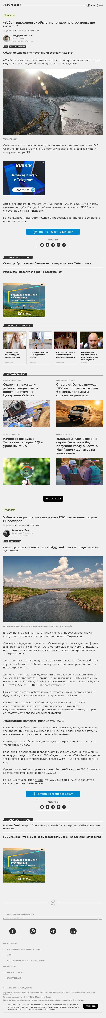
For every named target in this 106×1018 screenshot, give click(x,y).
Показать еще (53, 499)
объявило (41, 60)
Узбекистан (15, 541)
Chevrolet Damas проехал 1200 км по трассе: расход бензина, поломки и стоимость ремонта (77, 390)
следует (8, 210)
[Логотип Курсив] (12, 4)
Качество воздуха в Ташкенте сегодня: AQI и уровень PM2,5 (23, 442)
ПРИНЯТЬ (90, 1006)
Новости (9, 15)
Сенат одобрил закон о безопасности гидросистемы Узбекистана (47, 263)
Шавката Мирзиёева (68, 636)
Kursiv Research (14, 978)
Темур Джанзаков (22, 35)
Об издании (12, 943)
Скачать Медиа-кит (15, 972)
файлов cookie (48, 1009)
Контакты (11, 966)
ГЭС (5, 47)
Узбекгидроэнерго (17, 47)
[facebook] (12, 931)
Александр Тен (20, 530)
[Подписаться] (101, 918)
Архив (9, 955)
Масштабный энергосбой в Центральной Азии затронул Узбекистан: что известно (51, 827)
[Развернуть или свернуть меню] (101, 5)
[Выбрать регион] (88, 5)
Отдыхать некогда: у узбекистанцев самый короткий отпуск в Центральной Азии (21, 390)
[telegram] (53, 931)
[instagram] (33, 931)
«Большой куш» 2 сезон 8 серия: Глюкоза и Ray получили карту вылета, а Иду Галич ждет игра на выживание (77, 446)
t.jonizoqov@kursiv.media (22, 41)
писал (28, 217)
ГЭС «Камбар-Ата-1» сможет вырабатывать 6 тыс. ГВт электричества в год (52, 836)
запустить (24, 755)
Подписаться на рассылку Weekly (19, 915)
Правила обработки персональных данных (26, 961)
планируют (45, 727)
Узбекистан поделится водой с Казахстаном (32, 271)
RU (94, 5)
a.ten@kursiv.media (19, 536)
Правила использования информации (23, 949)
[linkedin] (73, 931)
